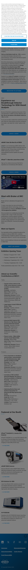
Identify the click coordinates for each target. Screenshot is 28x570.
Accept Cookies (14, 44)
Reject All (14, 40)
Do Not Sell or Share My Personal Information (14, 36)
